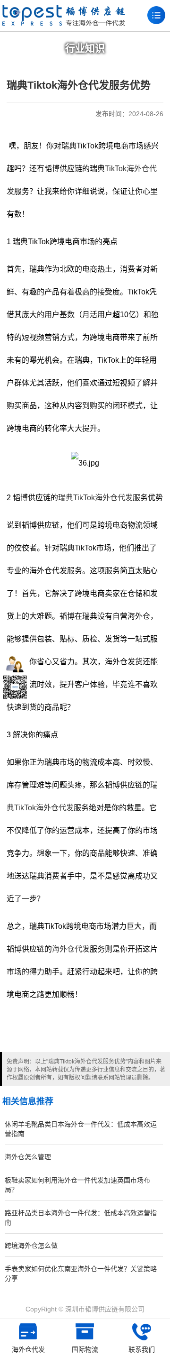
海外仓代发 (71, 949)
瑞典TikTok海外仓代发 (95, 498)
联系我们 (141, 1349)
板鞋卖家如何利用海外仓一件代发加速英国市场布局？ (77, 1184)
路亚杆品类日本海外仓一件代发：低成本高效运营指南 (81, 1217)
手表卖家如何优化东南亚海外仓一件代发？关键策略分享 (81, 1273)
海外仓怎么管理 (28, 1157)
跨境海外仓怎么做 (31, 1245)
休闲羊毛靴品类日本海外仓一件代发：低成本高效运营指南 (81, 1128)
